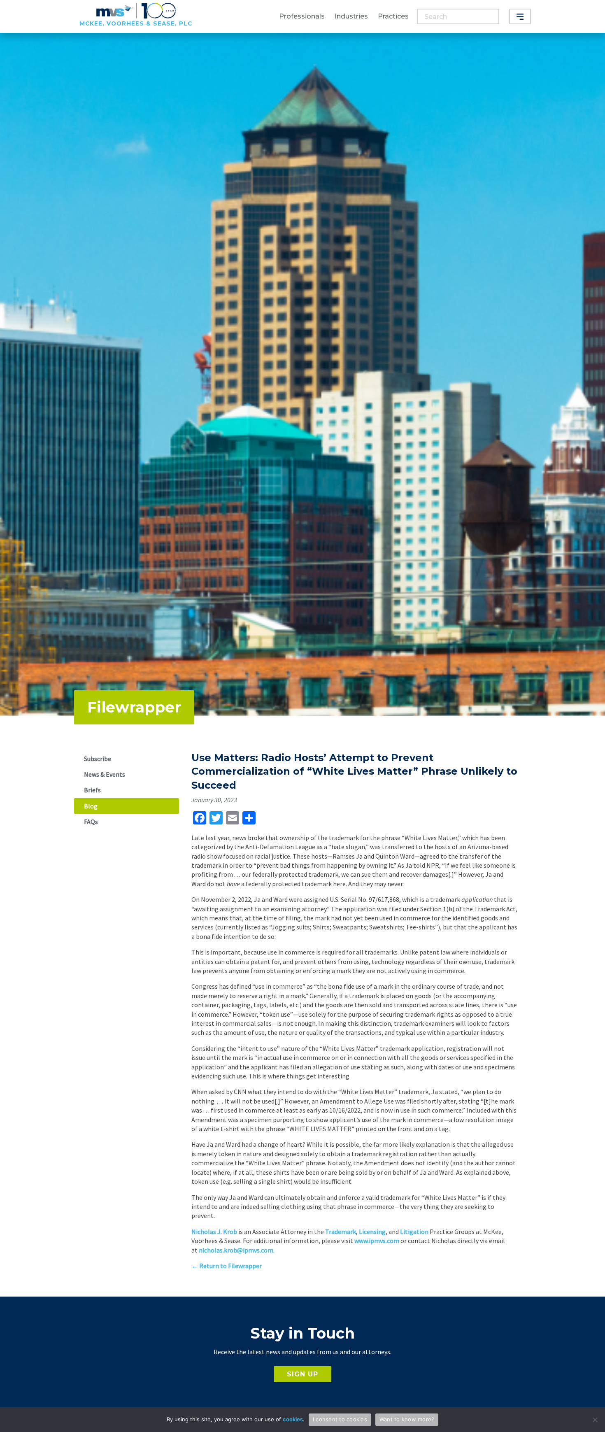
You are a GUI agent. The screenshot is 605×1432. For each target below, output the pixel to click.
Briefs (92, 790)
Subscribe (97, 758)
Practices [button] (393, 16)
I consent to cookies (340, 1419)
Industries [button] (351, 16)
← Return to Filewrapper (226, 1266)
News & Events (104, 774)
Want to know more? (407, 1419)
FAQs (91, 821)
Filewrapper (134, 707)
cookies (293, 1419)
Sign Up (302, 1374)
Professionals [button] (302, 16)
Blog (91, 806)
